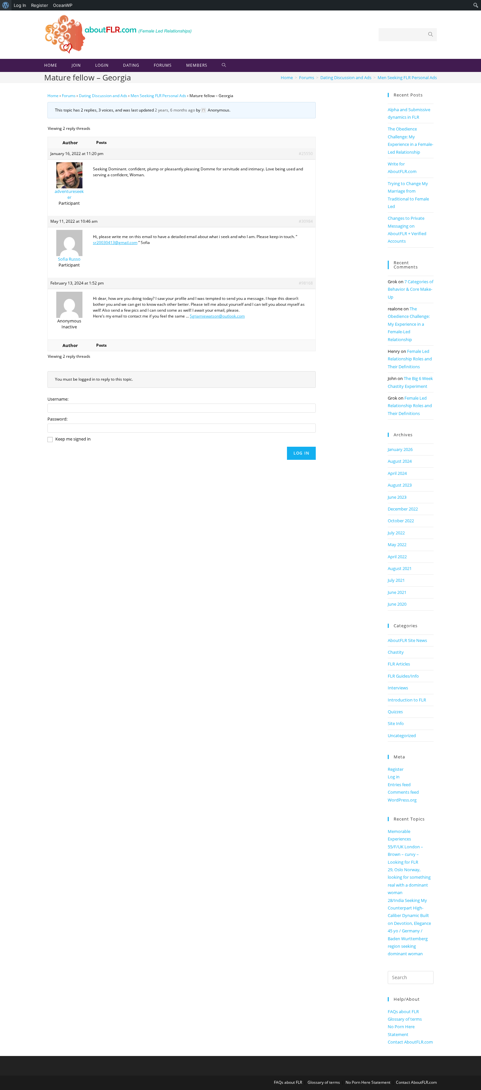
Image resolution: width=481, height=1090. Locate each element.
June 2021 (397, 592)
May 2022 (397, 544)
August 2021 (400, 568)
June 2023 (397, 497)
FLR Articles (399, 664)
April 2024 (397, 473)
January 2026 (400, 449)
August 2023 (400, 485)
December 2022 (403, 509)
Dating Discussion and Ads (103, 95)
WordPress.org (402, 800)
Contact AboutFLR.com (410, 1042)
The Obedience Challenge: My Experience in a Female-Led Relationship (409, 324)
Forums (69, 95)
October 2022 (401, 521)
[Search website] (224, 65)
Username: (57, 399)
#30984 (306, 221)
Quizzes (395, 712)
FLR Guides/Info (403, 676)
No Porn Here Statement (368, 1082)
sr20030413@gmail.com (115, 242)
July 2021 (396, 580)
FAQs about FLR (403, 1011)
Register (39, 5)
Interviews (398, 688)
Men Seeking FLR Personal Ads (158, 95)
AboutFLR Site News (407, 640)
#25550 (306, 153)
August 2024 (400, 461)
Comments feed (403, 792)
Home (53, 95)
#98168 (306, 283)
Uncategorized (402, 735)
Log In (20, 5)
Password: (57, 419)
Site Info (396, 723)
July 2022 (396, 533)
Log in (394, 777)
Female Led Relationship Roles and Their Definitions (410, 359)
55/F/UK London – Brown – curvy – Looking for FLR (405, 854)
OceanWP (62, 5)
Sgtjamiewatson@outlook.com (217, 316)
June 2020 (397, 604)
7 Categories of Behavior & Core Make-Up (410, 289)
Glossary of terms (405, 1019)
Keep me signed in (73, 439)
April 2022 (397, 557)
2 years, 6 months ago (175, 110)
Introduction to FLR (407, 700)
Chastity (396, 652)
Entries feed (399, 784)
